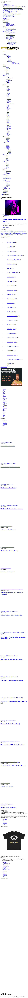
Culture (4, 142)
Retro (7, 159)
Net (6, 69)
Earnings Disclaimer (10, 37)
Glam (8, 95)
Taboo (7, 166)
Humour (7, 148)
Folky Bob (9, 277)
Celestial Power (6, 4)
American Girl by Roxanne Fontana (10, 467)
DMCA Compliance (10, 36)
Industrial (9, 97)
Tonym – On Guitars (15, 63)
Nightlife (7, 141)
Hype (9, 57)
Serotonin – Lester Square (7, 571)
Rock (8, 107)
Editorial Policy (9, 38)
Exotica (8, 89)
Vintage (7, 167)
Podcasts (7, 67)
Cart (6, 172)
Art (6, 143)
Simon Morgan (10, 355)
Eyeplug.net (19, 233)
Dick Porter (3, 233)
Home (4, 54)
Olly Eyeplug (10, 333)
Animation (8, 68)
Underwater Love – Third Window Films (11, 615)
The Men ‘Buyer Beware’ (8, 15)
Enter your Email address (6, 856)
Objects (7, 160)
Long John (9, 307)
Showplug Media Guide (11, 29)
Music (4, 75)
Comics (7, 74)
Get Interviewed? (6, 19)
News (7, 76)
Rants (9, 60)
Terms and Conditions (10, 35)
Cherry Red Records (10, 231)
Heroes (7, 162)
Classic (9, 149)
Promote (7, 175)
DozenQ (10, 80)
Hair (7, 156)
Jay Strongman (10, 290)
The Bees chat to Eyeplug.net (8, 807)
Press (7, 70)
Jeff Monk (9, 294)
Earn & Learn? (4, 367)
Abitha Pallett (10, 242)
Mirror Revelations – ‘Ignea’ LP (9, 5)
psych (22, 234)
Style (4, 154)
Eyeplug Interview (7, 178)
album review (3, 231)
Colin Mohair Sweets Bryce (21, 231)
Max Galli (9, 311)
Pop (8, 100)
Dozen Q (8, 233)
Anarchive (12, 103)
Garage (8, 93)
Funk (8, 92)
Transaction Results (10, 24)
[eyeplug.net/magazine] (10, 49)
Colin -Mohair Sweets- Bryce (13, 255)
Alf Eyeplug (9, 251)
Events (4, 136)
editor (8, 268)
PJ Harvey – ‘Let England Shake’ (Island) (12, 680)
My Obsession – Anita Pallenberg (9, 550)
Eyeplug (13, 233)
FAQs (4, 26)
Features (7, 55)
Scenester (3, 235)
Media (4, 66)
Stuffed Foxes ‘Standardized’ (9, 16)
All (7, 110)
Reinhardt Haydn (10, 337)
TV (6, 71)
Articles (10, 61)
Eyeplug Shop (6, 22)
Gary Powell (9, 281)
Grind (8, 94)
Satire (9, 152)
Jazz (8, 125)
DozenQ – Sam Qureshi (7, 786)
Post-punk (9, 101)
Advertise (10, 39)
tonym (8, 363)
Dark (8, 87)
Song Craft (13, 62)
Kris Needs (9, 303)
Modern (7, 165)
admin (8, 246)
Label (4, 64)
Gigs (7, 140)
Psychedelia (25, 234)
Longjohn (7, 234)
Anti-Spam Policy (12, 41)
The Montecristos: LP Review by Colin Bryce (12, 745)
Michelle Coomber (11, 316)
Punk (8, 102)
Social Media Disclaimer (11, 32)
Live (9, 82)
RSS (14, 242)
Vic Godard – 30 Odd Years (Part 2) (10, 724)
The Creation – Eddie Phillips (8, 488)
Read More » (6, 227)
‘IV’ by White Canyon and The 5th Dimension (12, 8)
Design (7, 145)
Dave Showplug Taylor (12, 259)
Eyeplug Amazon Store (10, 25)
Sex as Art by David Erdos (8, 446)
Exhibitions (8, 138)
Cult (4, 161)
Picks (9, 58)
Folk (8, 90)
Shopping (8, 147)
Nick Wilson (9, 329)
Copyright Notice (11, 43)
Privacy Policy (9, 33)
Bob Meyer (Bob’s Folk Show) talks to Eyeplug (13, 765)
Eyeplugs (5, 168)
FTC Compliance (9, 44)
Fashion (7, 155)
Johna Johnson (10, 298)
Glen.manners (6, 215)
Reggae (8, 105)
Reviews (7, 81)
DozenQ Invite (9, 30)
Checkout (8, 23)
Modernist (9, 99)
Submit (4, 174)
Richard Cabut (10, 342)
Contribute (5, 28)
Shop (4, 169)
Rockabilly (9, 108)
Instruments (8, 83)
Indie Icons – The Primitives (8, 530)
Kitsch (7, 164)
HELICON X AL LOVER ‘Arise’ (10, 11)
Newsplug (10, 77)
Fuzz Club (23, 233)
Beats (8, 86)
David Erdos (9, 264)
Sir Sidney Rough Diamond (13, 359)
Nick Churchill (15, 234)
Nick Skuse (9, 324)
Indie (8, 96)
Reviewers (5, 20)
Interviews (8, 79)
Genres (4, 84)
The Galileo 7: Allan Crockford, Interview (12, 509)
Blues (8, 113)
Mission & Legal (6, 31)
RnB (8, 106)
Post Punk (19, 234)
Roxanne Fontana (10, 346)
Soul (8, 109)
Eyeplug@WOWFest (11, 272)
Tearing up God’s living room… (9, 12)
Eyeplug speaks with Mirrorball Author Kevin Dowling (14, 6)
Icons (7, 158)
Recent (9, 151)
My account (8, 171)
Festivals (7, 139)
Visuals (9, 153)
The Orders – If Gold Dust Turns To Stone (12, 659)
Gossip (9, 56)
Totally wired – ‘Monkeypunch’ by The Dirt (12, 13)
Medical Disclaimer (12, 42)
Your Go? (5, 18)
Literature (8, 146)
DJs (8, 88)
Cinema (7, 73)
